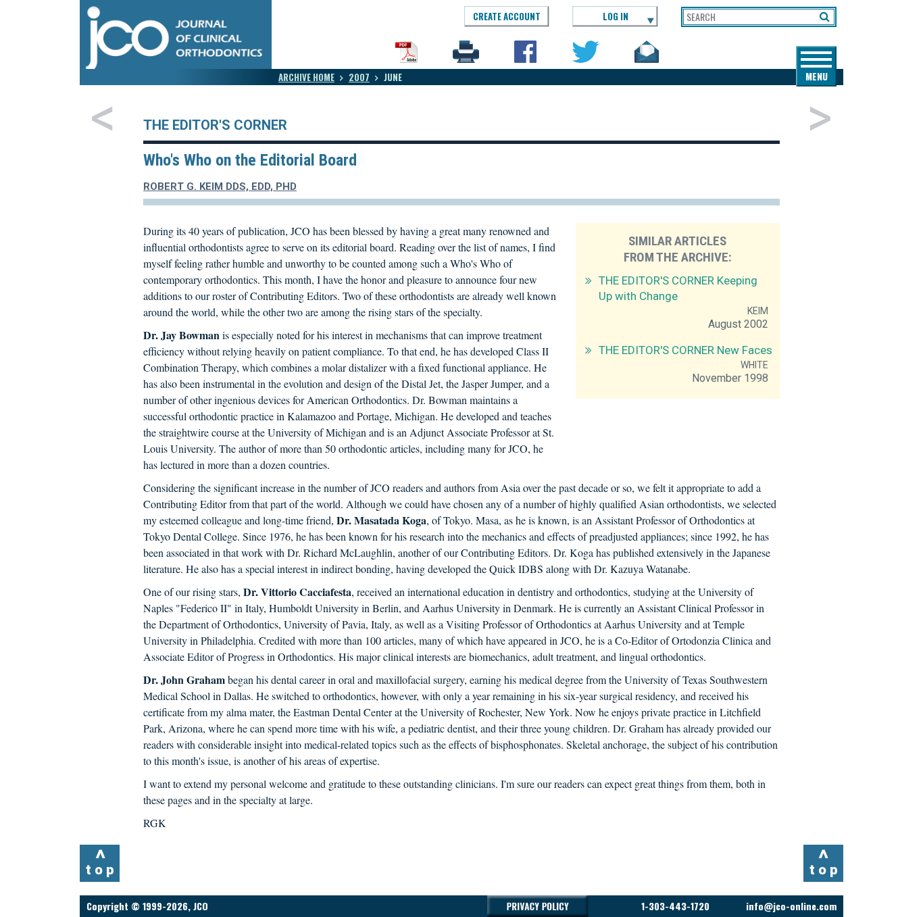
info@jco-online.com (791, 906)
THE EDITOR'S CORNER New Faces (685, 350)
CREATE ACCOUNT (507, 16)
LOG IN (615, 16)
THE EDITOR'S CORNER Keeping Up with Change (678, 288)
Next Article (819, 118)
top (102, 861)
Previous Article (102, 118)
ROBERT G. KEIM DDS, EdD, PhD (220, 186)
